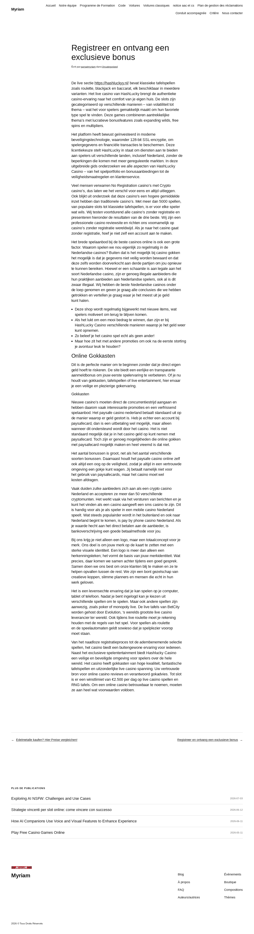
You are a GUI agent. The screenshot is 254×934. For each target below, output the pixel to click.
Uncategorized (110, 66)
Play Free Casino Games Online (38, 833)
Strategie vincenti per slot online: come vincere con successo (61, 810)
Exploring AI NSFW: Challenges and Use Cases (51, 798)
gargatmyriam (88, 66)
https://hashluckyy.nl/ (112, 83)
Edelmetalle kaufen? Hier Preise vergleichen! (46, 740)
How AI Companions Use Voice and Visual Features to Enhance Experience (74, 821)
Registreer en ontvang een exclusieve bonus (207, 740)
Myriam (17, 9)
